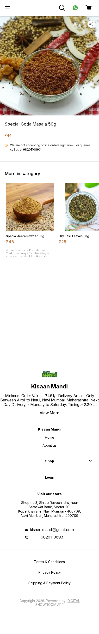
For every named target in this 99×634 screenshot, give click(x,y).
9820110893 (32, 149)
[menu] (7, 8)
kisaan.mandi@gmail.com (52, 529)
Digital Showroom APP (57, 603)
